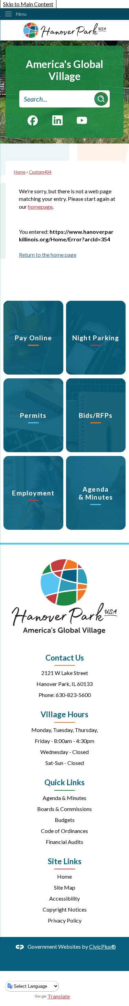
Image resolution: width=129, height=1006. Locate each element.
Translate (58, 996)
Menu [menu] (21, 14)
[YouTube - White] (82, 119)
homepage (40, 206)
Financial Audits (64, 841)
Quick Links (64, 782)
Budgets (65, 819)
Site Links (65, 861)
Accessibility (64, 898)
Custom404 (40, 172)
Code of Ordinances (64, 830)
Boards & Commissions (64, 808)
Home (19, 172)
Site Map (64, 887)
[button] (101, 99)
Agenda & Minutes (64, 797)
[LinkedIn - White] (57, 120)
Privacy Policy (65, 920)
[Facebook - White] (33, 120)
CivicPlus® (102, 946)
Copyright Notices (65, 909)
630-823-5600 (73, 694)
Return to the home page (47, 254)
